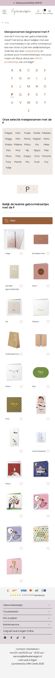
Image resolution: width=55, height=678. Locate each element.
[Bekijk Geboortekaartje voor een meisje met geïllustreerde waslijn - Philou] (14, 372)
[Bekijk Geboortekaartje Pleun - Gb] (41, 502)
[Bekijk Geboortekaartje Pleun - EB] (14, 437)
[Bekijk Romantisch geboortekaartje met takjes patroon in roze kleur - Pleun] (41, 271)
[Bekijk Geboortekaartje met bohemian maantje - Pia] (14, 307)
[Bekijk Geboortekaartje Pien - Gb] (14, 534)
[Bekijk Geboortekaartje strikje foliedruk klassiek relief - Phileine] (41, 307)
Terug (7, 23)
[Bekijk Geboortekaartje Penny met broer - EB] (14, 502)
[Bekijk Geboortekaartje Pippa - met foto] (41, 404)
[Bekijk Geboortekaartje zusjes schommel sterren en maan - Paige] (14, 239)
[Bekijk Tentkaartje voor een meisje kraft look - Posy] (14, 340)
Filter (12, 220)
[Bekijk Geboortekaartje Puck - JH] (41, 469)
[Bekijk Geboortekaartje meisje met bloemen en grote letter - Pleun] (14, 271)
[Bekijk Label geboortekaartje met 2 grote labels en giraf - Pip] (41, 437)
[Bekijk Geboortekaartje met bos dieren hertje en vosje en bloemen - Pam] (41, 239)
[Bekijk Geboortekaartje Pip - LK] (14, 566)
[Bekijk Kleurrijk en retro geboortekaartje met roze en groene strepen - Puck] (14, 404)
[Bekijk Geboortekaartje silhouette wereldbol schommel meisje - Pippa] (14, 469)
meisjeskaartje (32, 51)
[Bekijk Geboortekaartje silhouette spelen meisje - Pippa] (41, 340)
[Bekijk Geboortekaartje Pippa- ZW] (41, 534)
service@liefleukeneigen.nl (27, 656)
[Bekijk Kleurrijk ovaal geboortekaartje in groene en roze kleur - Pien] (41, 372)
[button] (38, 12)
